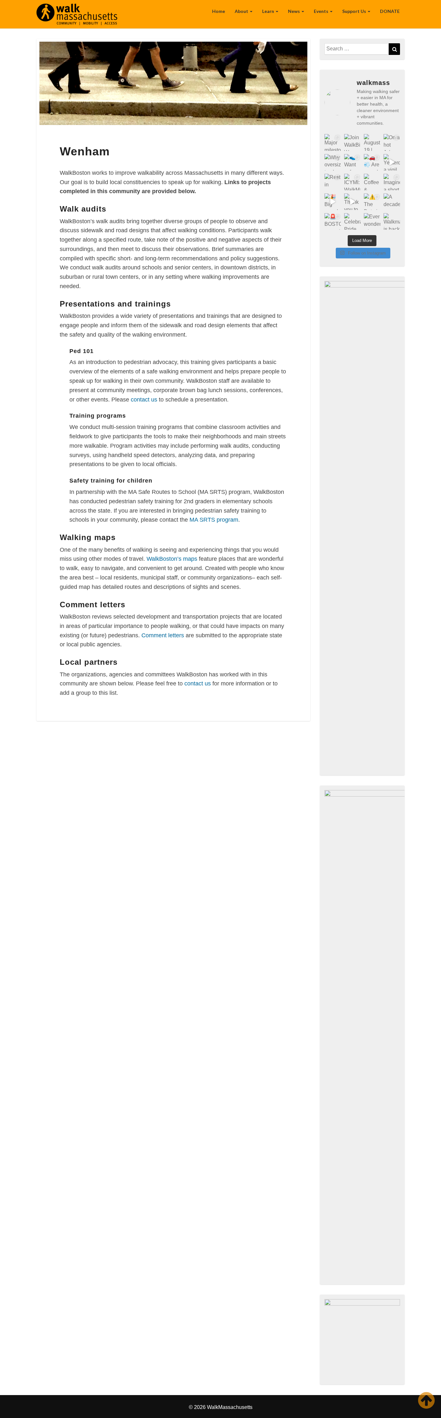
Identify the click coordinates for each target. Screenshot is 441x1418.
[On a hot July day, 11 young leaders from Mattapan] (392, 142)
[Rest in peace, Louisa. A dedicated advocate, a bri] (332, 182)
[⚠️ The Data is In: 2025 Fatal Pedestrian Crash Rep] (372, 201)
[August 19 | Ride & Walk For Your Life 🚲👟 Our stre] (372, 142)
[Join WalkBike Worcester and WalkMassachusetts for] (352, 142)
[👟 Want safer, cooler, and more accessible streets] (352, 162)
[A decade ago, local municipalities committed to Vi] (392, 201)
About (242, 11)
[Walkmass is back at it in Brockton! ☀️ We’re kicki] (392, 221)
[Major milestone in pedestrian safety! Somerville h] (332, 142)
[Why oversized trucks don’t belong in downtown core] (332, 162)
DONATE (390, 11)
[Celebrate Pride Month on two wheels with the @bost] (352, 221)
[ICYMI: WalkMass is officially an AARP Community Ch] (352, 182)
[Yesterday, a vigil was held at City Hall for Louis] (392, 162)
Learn (268, 11)
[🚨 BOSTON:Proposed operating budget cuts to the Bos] (332, 221)
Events (321, 11)
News (294, 11)
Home (218, 11)
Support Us (354, 11)
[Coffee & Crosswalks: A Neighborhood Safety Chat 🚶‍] (372, 182)
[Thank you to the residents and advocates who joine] (352, 201)
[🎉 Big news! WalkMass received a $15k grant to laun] (332, 201)
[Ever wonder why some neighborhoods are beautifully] (372, 221)
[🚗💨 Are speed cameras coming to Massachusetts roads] (372, 162)
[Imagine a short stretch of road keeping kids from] (392, 182)
